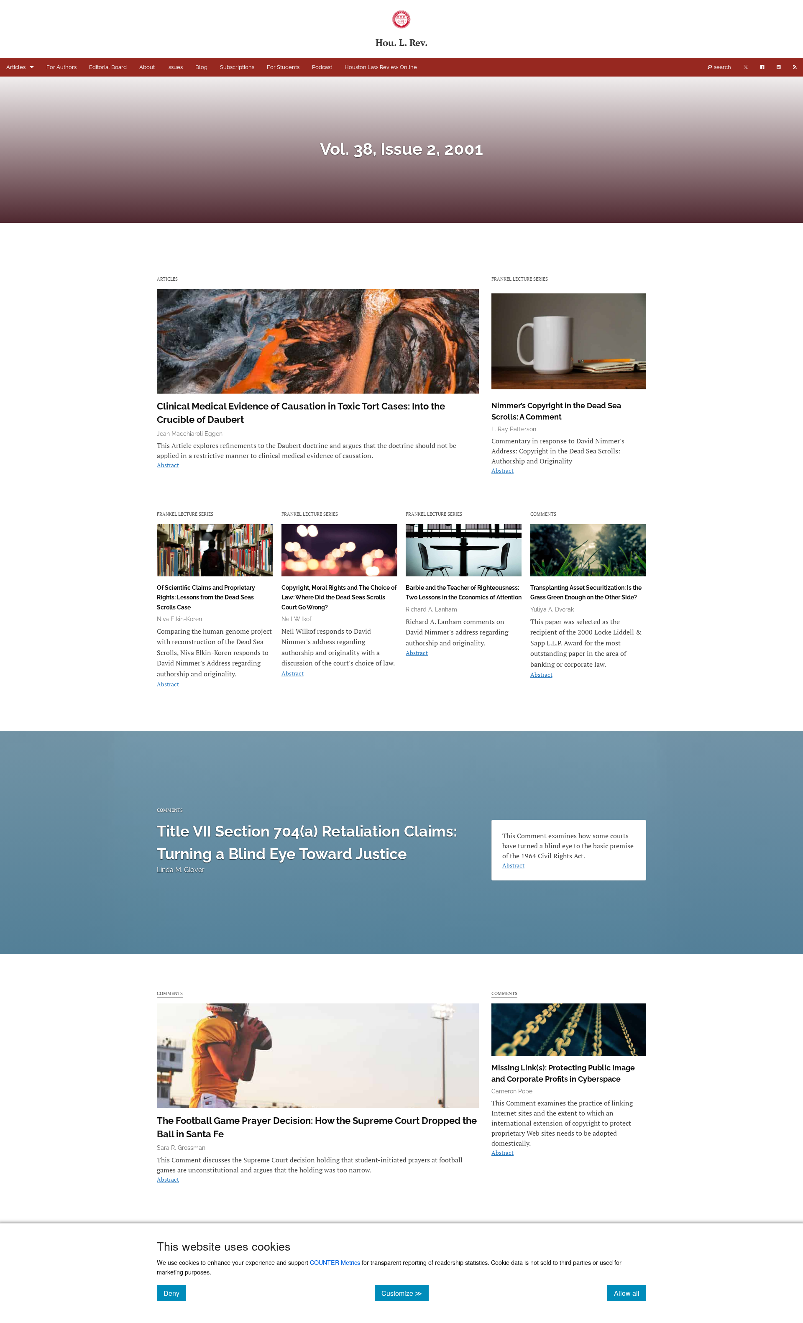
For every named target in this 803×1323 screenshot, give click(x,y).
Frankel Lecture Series (519, 279)
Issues (175, 67)
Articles (16, 67)
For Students (283, 67)
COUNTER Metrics (335, 1262)
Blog (201, 67)
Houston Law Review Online (381, 67)
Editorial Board (108, 67)
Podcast (322, 67)
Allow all (630, 1293)
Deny (175, 1293)
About (147, 67)
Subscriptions (237, 67)
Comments (543, 514)
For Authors (61, 67)
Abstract (168, 465)
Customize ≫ (405, 1293)
